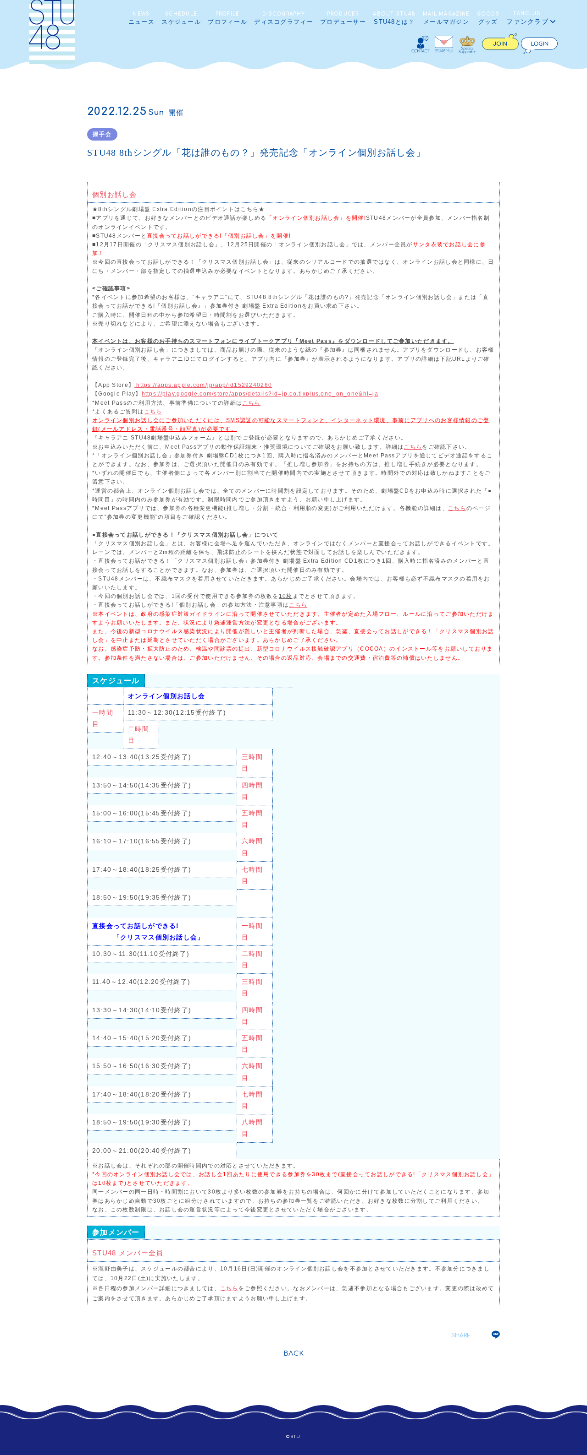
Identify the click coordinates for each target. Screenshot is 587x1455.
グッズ (488, 18)
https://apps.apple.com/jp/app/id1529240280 (203, 385)
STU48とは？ (394, 18)
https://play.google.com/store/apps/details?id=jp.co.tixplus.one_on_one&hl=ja (260, 394)
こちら (251, 403)
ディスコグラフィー (283, 18)
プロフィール (227, 18)
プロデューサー (343, 18)
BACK (293, 1353)
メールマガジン (446, 18)
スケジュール (181, 18)
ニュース (141, 18)
